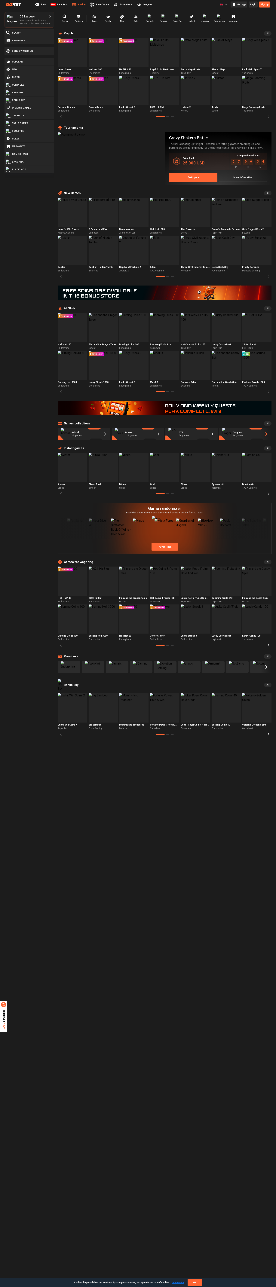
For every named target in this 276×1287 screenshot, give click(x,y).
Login (253, 4)
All (267, 33)
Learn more (178, 1282)
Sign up (264, 4)
